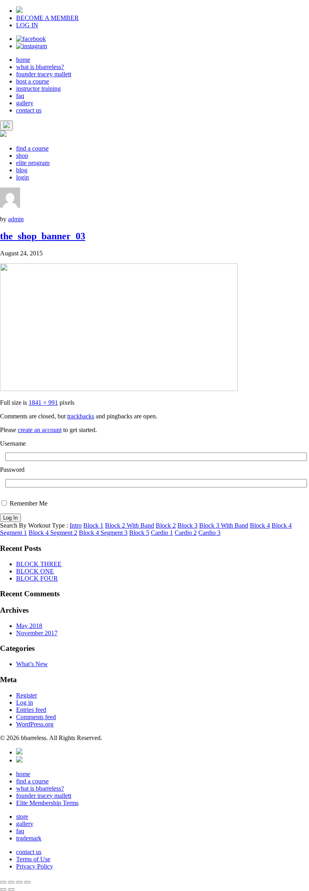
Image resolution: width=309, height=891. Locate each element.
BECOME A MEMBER (47, 17)
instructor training (38, 88)
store (22, 816)
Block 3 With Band (223, 525)
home (23, 59)
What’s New (32, 664)
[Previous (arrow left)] (3, 889)
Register (26, 695)
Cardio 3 (209, 532)
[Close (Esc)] (3, 882)
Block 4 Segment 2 (53, 532)
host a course (32, 81)
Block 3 (187, 525)
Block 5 (139, 532)
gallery (24, 103)
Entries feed (31, 709)
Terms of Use (33, 859)
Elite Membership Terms (47, 802)
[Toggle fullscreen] (19, 882)
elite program (32, 162)
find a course (32, 148)
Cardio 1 (162, 532)
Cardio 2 (186, 532)
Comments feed (36, 717)
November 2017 (37, 633)
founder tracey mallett (43, 74)
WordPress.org (35, 724)
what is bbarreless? (40, 66)
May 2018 (29, 625)
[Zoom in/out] (27, 882)
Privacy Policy (34, 866)
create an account (40, 429)
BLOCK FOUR (37, 578)
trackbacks (80, 416)
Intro (76, 525)
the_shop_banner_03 (42, 236)
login (22, 177)
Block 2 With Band (129, 525)
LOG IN (27, 25)
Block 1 (93, 525)
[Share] (11, 882)
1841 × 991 (43, 402)
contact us (28, 110)
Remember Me (27, 503)
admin (16, 219)
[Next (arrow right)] (11, 889)
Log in (24, 702)
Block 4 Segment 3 (103, 532)
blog (21, 170)
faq (20, 95)
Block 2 (166, 525)
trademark (28, 838)
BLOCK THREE (39, 564)
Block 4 (260, 525)
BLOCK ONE (35, 571)
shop (22, 155)
